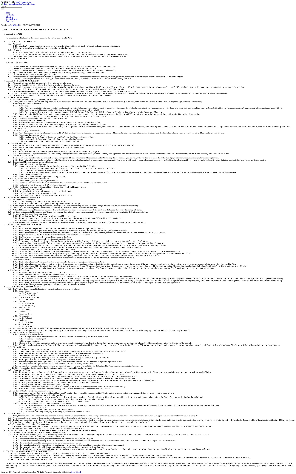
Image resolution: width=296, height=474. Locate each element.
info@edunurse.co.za (23, 2)
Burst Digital (76, 472)
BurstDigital (14, 25)
